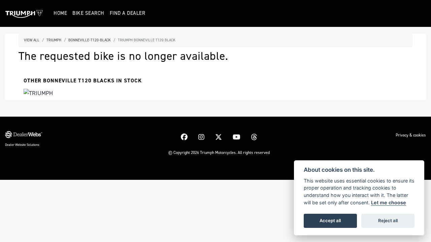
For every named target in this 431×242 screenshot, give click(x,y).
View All (31, 40)
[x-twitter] (218, 137)
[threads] (254, 137)
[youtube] (236, 137)
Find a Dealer (127, 13)
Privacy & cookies (411, 135)
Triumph (53, 40)
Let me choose (388, 202)
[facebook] (184, 137)
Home (60, 13)
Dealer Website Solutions (22, 145)
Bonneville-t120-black (89, 40)
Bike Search (88, 13)
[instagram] (201, 137)
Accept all (330, 220)
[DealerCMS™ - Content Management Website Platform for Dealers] (23, 134)
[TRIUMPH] (38, 94)
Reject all (388, 220)
